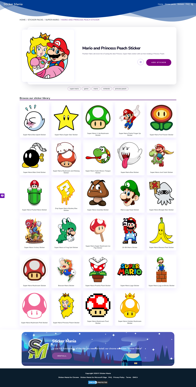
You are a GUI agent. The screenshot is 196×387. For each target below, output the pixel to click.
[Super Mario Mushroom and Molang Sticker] (66, 154)
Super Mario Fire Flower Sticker (161, 135)
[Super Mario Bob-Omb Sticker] (34, 155)
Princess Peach (120, 89)
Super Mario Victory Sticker (34, 247)
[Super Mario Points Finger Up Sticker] (129, 117)
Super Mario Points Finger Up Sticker (130, 134)
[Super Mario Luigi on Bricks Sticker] (161, 269)
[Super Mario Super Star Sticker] (66, 118)
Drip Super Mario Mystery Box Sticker (66, 209)
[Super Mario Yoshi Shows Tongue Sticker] (98, 154)
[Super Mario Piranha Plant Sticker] (98, 269)
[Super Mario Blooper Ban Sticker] (161, 193)
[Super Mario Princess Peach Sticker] (66, 306)
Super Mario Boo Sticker (130, 172)
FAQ (110, 377)
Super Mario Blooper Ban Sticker (161, 210)
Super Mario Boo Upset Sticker (34, 135)
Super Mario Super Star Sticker (66, 135)
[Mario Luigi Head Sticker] (129, 193)
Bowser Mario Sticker (66, 286)
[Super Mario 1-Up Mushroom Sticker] (98, 117)
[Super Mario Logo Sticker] (129, 269)
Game (86, 89)
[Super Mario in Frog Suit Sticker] (66, 230)
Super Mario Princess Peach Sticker (66, 323)
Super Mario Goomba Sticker (98, 210)
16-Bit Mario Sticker (129, 247)
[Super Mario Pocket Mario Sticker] (34, 193)
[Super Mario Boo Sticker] (129, 155)
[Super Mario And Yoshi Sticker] (161, 155)
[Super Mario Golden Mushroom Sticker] (129, 305)
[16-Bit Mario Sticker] (129, 230)
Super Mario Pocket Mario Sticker (34, 210)
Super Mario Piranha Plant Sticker (98, 286)
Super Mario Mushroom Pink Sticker (34, 323)
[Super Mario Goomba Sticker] (98, 193)
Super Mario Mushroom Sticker (34, 286)
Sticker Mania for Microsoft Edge (93, 377)
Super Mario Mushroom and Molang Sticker (66, 172)
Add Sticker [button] (158, 62)
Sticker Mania (13, 4)
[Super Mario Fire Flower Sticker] (161, 118)
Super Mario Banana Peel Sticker (161, 247)
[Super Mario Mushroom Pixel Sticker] (98, 305)
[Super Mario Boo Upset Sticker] (34, 118)
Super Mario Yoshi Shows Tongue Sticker (98, 172)
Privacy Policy (118, 377)
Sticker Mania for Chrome (68, 377)
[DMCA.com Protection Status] (98, 384)
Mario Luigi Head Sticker (130, 210)
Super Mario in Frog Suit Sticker (66, 247)
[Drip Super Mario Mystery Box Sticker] (66, 192)
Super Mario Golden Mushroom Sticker (129, 322)
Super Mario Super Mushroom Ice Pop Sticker (98, 247)
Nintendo (106, 89)
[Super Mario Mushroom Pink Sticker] (34, 306)
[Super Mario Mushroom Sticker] (34, 269)
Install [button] (62, 356)
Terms (128, 377)
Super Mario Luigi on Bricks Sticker (161, 286)
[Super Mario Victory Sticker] (34, 230)
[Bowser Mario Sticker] (66, 269)
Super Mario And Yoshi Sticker (161, 172)
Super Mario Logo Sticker (129, 286)
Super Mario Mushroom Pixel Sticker (98, 322)
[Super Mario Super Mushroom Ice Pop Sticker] (98, 230)
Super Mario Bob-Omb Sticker (34, 172)
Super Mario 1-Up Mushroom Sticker (98, 134)
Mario (96, 89)
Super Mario (74, 89)
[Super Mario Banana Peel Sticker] (161, 230)
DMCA (135, 377)
